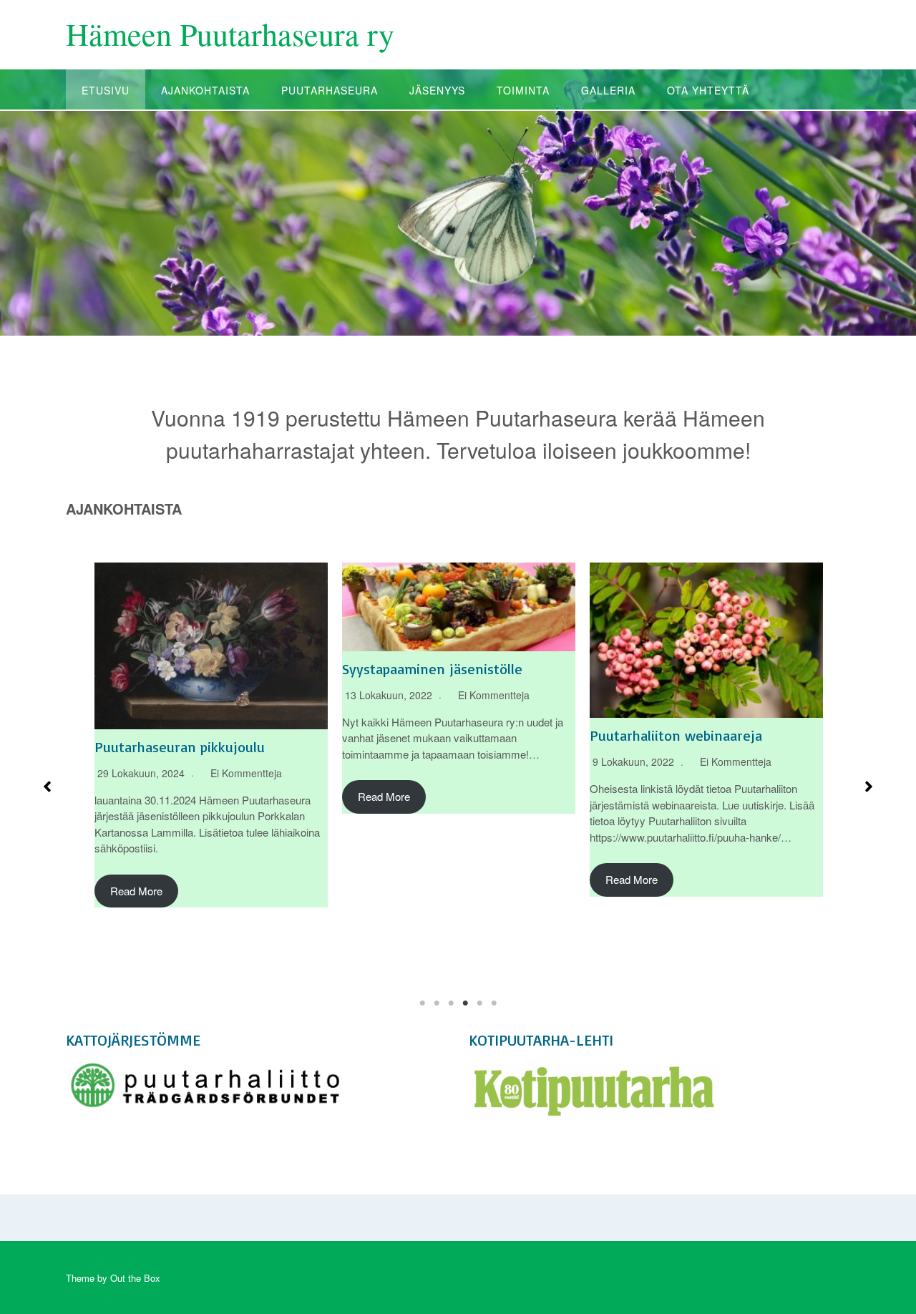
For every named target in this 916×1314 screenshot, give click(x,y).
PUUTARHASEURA (329, 90)
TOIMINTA (523, 90)
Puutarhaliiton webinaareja (676, 735)
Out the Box (135, 1278)
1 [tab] (422, 1003)
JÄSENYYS (437, 90)
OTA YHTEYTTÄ (708, 90)
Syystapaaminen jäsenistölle (432, 669)
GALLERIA (608, 90)
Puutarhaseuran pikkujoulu (179, 747)
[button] (47, 786)
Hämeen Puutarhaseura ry (230, 33)
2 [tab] (436, 1003)
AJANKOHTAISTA (205, 90)
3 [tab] (451, 1003)
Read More (136, 890)
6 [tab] (494, 1003)
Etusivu (106, 90)
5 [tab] (479, 1003)
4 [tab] (465, 1003)
